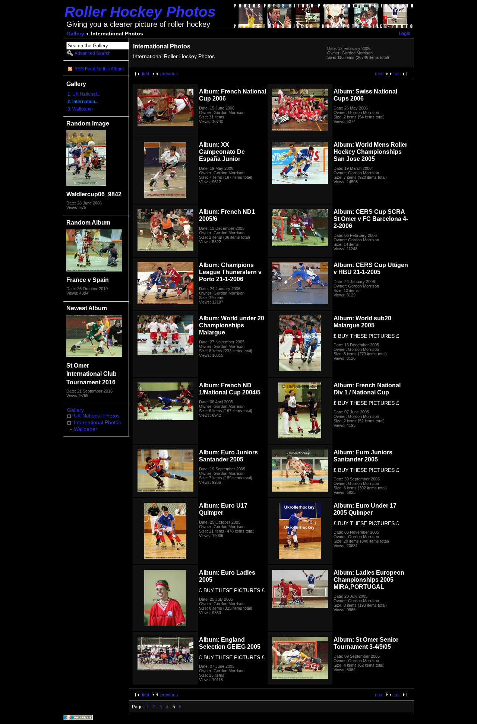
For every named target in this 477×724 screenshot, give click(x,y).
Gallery (75, 33)
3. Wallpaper (80, 109)
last (397, 73)
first (145, 73)
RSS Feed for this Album (99, 69)
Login (404, 33)
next (379, 73)
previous (169, 73)
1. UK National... (83, 94)
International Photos (97, 422)
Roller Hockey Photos (140, 12)
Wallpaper (85, 429)
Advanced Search (93, 53)
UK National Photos (97, 416)
